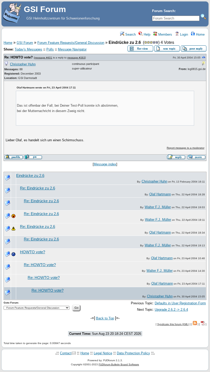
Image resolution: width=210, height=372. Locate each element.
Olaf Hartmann (160, 194)
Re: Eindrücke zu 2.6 (37, 188)
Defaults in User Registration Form (180, 303)
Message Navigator (72, 49)
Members (164, 34)
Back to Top (105, 318)
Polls (50, 49)
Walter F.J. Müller (158, 207)
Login (183, 34)
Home (200, 34)
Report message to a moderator (185, 147)
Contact (65, 353)
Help (146, 34)
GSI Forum (25, 43)
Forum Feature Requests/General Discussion (70, 43)
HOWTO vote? (32, 252)
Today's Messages (28, 49)
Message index (105, 164)
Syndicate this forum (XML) (173, 324)
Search (130, 34)
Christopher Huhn (23, 64)
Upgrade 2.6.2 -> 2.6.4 (171, 309)
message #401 (43, 57)
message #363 (76, 57)
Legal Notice (103, 353)
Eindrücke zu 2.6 (30, 176)
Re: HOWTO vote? (18, 57)
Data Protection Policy (133, 353)
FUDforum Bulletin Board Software (119, 364)
